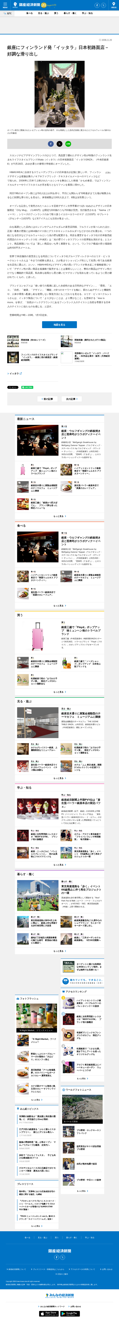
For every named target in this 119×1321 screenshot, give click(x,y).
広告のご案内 (62, 1274)
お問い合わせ (107, 1269)
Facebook (97, 5)
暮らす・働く (70, 13)
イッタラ (14, 373)
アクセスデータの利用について (83, 1269)
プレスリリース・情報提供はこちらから (48, 1269)
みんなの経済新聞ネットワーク (59, 1296)
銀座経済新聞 (26, 5)
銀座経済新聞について (17, 1269)
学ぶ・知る (87, 13)
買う (56, 13)
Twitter (103, 5)
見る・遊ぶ (43, 13)
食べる (29, 13)
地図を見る (59, 324)
